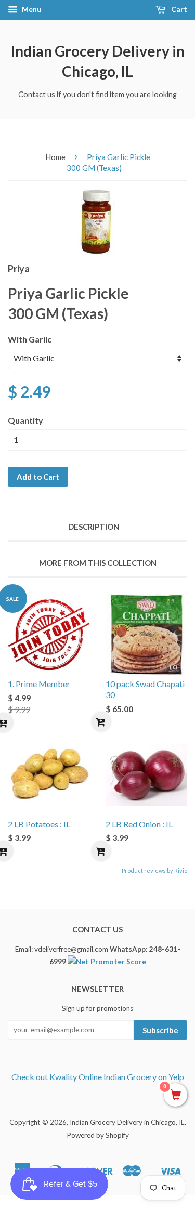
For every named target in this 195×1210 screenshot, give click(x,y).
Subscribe (160, 1030)
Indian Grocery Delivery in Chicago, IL (98, 61)
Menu (30, 9)
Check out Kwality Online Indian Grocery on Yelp (97, 1077)
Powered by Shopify (98, 1135)
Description (93, 526)
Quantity (25, 420)
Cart (178, 9)
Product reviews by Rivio (154, 870)
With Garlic (29, 339)
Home (55, 157)
